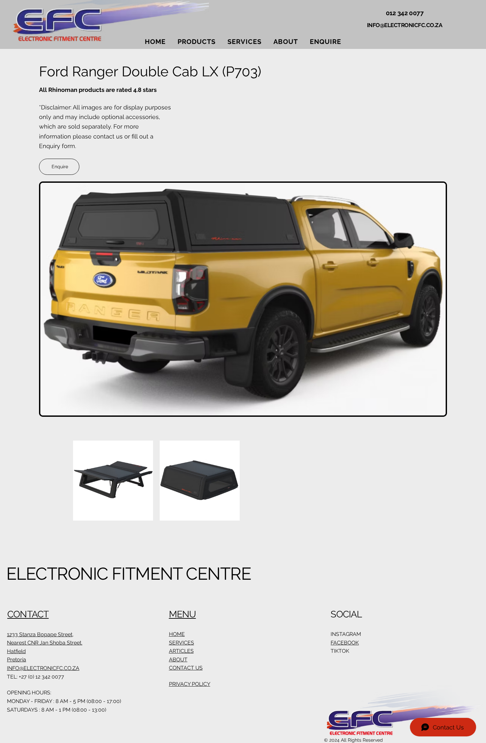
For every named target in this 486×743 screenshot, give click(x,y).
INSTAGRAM (346, 634)
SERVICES (181, 643)
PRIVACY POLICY (189, 684)
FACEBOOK (345, 643)
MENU (182, 614)
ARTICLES (181, 651)
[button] (196, 41)
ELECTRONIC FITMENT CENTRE (128, 574)
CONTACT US (186, 668)
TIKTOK (340, 651)
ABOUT (178, 659)
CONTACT (28, 614)
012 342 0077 (404, 13)
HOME (177, 634)
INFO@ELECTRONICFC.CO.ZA (405, 25)
